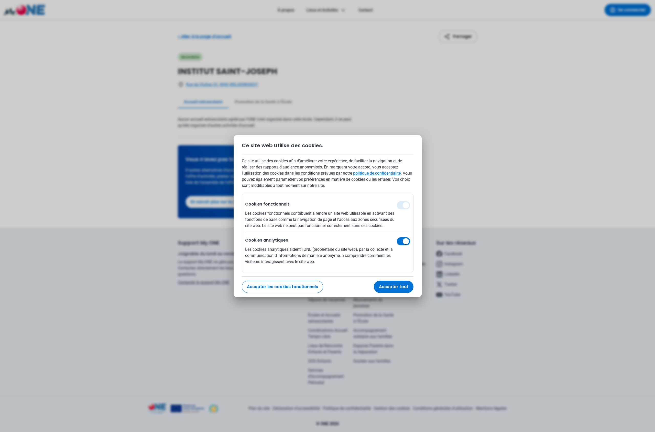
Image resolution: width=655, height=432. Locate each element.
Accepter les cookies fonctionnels (282, 287)
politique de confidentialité (377, 173)
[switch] (403, 241)
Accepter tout (393, 287)
